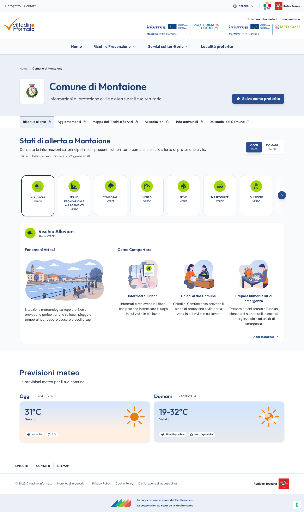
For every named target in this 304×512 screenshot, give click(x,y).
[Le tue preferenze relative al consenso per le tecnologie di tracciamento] (297, 505)
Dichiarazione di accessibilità (157, 483)
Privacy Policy (101, 483)
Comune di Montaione (47, 68)
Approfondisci (263, 337)
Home (24, 68)
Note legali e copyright (72, 483)
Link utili (22, 466)
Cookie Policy (124, 483)
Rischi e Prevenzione (112, 46)
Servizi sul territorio (166, 46)
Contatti (30, 6)
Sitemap (63, 466)
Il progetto (13, 6)
